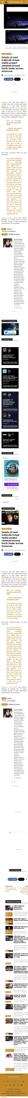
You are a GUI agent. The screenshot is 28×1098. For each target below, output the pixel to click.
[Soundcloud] (23, 1081)
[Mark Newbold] (3, 75)
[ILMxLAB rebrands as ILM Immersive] (9, 928)
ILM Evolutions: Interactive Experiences (19, 907)
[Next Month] (18, 499)
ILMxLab (9, 229)
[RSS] (19, 1081)
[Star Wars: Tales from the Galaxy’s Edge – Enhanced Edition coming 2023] (9, 1006)
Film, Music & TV (8, 914)
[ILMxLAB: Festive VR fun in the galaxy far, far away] (9, 955)
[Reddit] (15, 1081)
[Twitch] (13, 1085)
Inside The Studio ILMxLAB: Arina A (20, 996)
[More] (22, 79)
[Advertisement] (15, 86)
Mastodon (4, 1097)
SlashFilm (19, 111)
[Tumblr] (10, 1085)
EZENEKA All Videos (14, 234)
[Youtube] (21, 1085)
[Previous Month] (16, 499)
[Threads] (20, 307)
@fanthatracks (14, 1077)
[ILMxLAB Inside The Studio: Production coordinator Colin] (9, 985)
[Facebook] (14, 307)
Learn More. (18, 1095)
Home (6, 47)
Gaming (14, 47)
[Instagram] (17, 307)
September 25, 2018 (13, 130)
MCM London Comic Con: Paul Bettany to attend (11, 889)
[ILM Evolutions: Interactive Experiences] (9, 907)
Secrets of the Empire (9, 217)
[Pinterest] (11, 1081)
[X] (17, 1085)
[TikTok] (6, 1085)
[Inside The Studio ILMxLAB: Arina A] (9, 997)
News (10, 47)
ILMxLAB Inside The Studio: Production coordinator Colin (21, 985)
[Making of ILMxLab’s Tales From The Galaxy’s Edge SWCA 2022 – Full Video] (9, 1021)
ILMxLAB (4, 102)
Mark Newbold (9, 75)
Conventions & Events (10, 1050)
